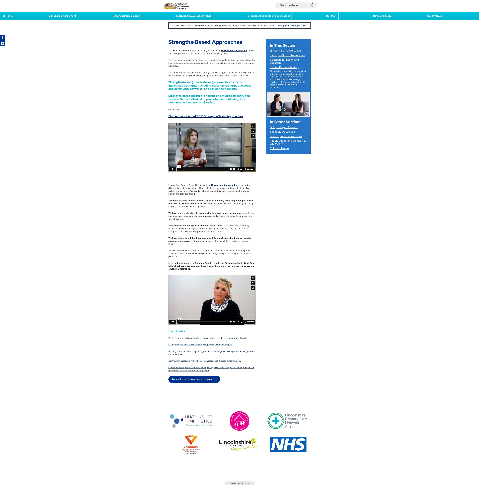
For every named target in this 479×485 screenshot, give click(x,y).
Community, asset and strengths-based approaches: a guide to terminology (204, 361)
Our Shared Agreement (62, 15)
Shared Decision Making (284, 67)
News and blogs (382, 15)
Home (9, 15)
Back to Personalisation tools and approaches (194, 379)
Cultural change (279, 148)
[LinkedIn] (2, 43)
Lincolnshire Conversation (234, 50)
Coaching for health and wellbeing (284, 61)
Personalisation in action (126, 15)
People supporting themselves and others (288, 142)
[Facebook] (2, 38)
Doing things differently (284, 127)
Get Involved (434, 15)
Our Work (331, 15)
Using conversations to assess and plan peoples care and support (200, 344)
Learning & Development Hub (193, 15)
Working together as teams (286, 136)
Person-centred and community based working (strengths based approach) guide (207, 338)
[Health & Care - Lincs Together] (177, 6)
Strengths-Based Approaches (292, 25)
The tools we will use (282, 131)
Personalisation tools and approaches (268, 15)
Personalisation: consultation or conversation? (254, 25)
